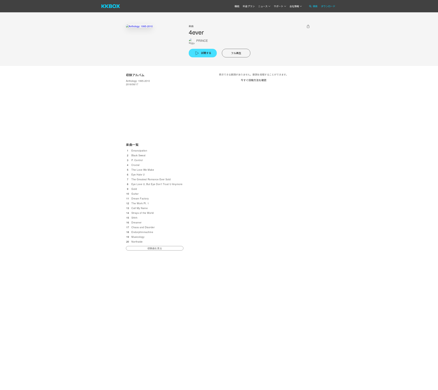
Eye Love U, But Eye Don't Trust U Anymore (157, 184)
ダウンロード (328, 6)
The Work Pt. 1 (140, 203)
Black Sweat (138, 155)
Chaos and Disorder (143, 227)
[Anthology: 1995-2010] (139, 26)
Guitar (135, 193)
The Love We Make (142, 169)
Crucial (135, 165)
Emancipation (139, 150)
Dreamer (136, 222)
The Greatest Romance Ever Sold (151, 179)
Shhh (134, 217)
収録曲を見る (154, 248)
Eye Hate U (138, 174)
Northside (137, 241)
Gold (134, 189)
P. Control (137, 160)
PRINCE (202, 40)
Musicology (137, 236)
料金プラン (249, 6)
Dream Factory (140, 198)
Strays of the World (142, 213)
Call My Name (139, 208)
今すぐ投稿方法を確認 (253, 80)
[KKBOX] (111, 6)
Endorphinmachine (142, 232)
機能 (237, 6)
